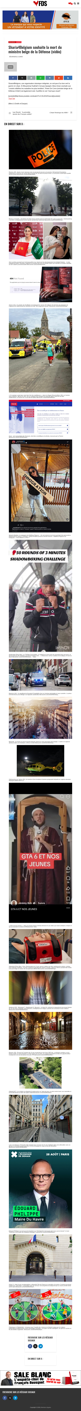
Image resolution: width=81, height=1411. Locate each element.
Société (18, 42)
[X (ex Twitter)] (35, 1346)
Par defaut (12, 42)
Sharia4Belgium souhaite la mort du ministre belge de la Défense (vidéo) (35, 49)
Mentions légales (46, 1407)
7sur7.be (11, 98)
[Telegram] (40, 1346)
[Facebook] (30, 1346)
